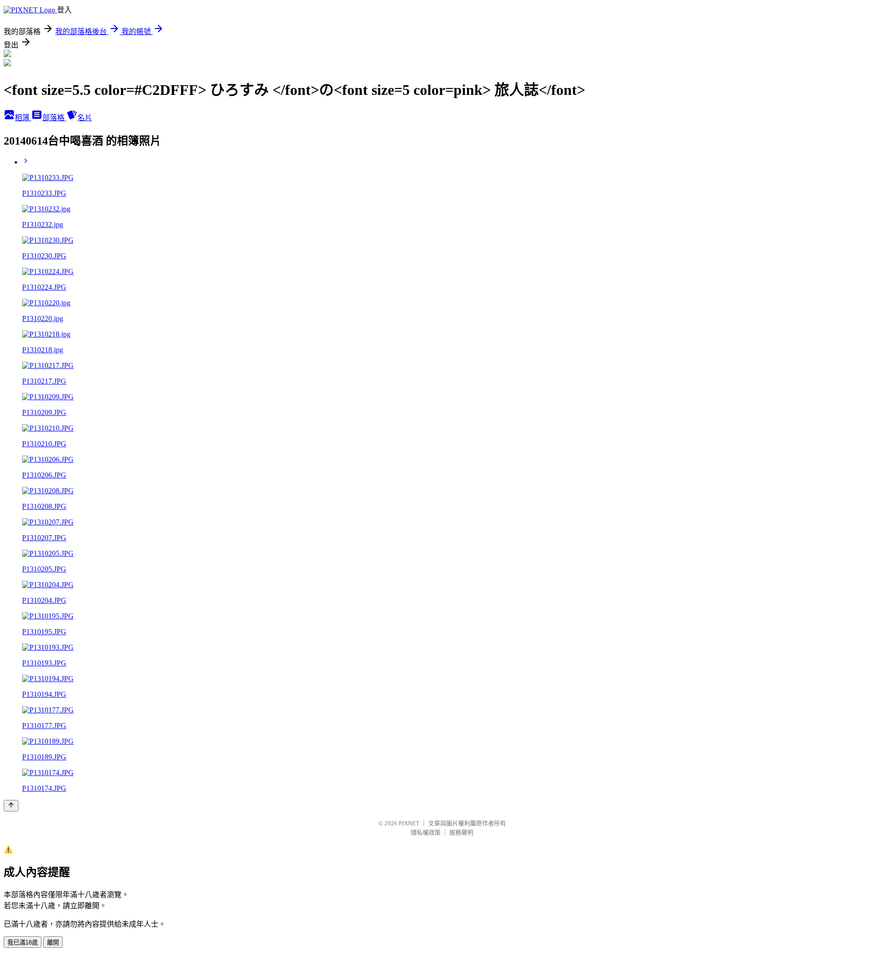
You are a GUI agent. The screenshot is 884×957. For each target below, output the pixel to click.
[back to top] (11, 805)
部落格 (54, 118)
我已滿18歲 (22, 942)
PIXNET (409, 823)
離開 (53, 942)
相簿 (23, 118)
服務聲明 (461, 832)
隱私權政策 (426, 832)
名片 (84, 118)
